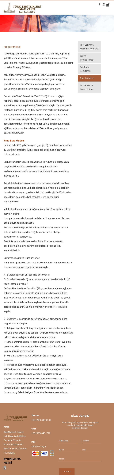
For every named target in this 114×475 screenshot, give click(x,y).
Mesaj (62, 459)
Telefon (85, 441)
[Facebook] (99, 4)
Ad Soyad (63, 441)
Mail (84, 450)
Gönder (67, 471)
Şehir (61, 450)
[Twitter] (108, 4)
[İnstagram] (104, 4)
